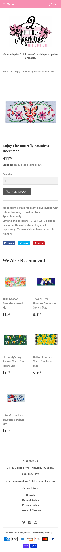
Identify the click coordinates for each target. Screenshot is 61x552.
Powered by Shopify (43, 532)
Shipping (8, 164)
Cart (55, 4)
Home (5, 71)
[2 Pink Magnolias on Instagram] (35, 522)
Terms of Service (30, 510)
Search (30, 495)
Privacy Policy (30, 505)
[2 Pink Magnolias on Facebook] (30, 522)
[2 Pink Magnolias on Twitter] (24, 522)
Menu (10, 4)
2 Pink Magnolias (21, 532)
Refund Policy (30, 500)
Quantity (7, 174)
